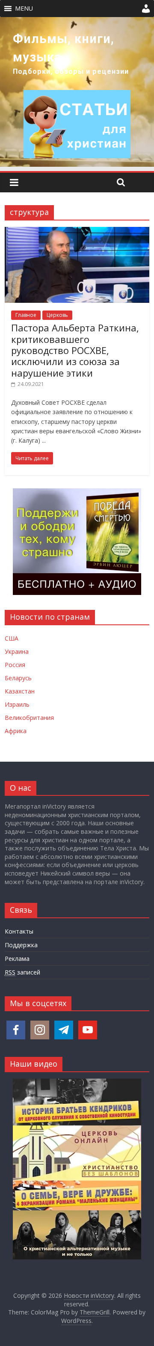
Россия (15, 665)
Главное (25, 315)
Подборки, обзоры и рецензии (71, 71)
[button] (24, 8)
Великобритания (29, 718)
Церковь (57, 315)
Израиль (17, 704)
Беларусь (18, 678)
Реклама (17, 958)
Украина (17, 651)
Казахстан (20, 691)
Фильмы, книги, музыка (63, 48)
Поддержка (21, 945)
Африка (16, 731)
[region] (77, 92)
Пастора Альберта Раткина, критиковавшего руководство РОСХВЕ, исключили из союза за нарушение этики (75, 350)
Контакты (19, 931)
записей (22, 972)
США (11, 638)
